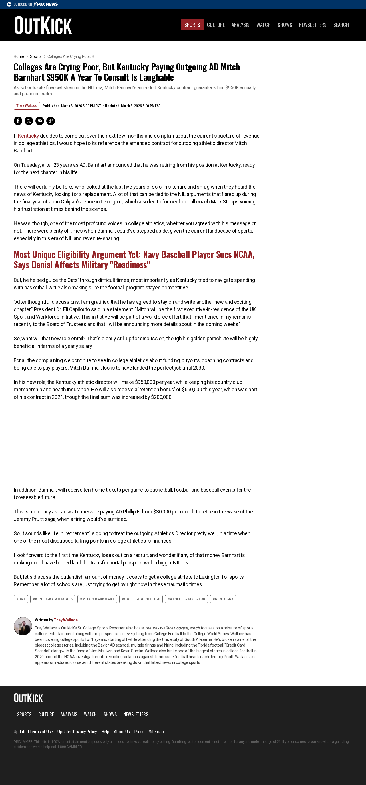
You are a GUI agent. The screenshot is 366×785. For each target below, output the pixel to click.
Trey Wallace (26, 106)
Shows (285, 24)
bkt (22, 599)
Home (19, 56)
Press (139, 731)
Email (39, 121)
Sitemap (156, 731)
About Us (122, 731)
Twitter (29, 121)
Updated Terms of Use (33, 731)
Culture (216, 24)
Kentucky (28, 136)
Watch (263, 24)
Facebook (18, 121)
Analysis (241, 24)
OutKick (43, 24)
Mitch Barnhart (98, 599)
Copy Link (50, 121)
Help (105, 731)
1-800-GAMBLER (69, 747)
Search (341, 24)
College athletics (142, 599)
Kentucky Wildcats (54, 599)
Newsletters (313, 24)
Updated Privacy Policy (77, 731)
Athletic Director (187, 599)
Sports (192, 24)
